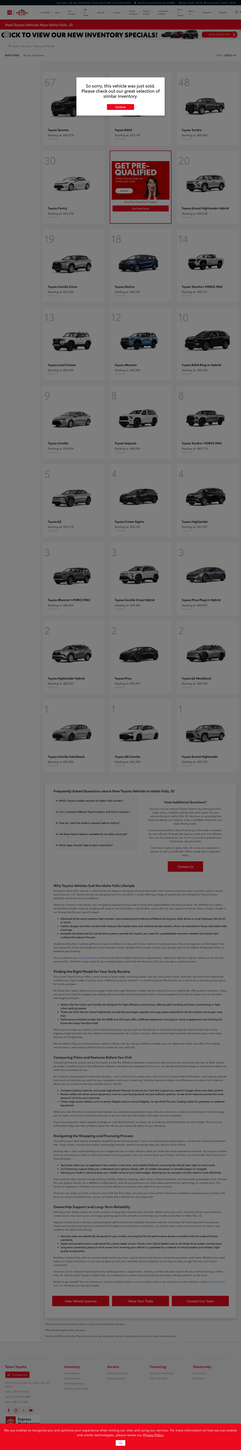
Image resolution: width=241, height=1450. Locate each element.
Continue (120, 106)
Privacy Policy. (153, 1435)
